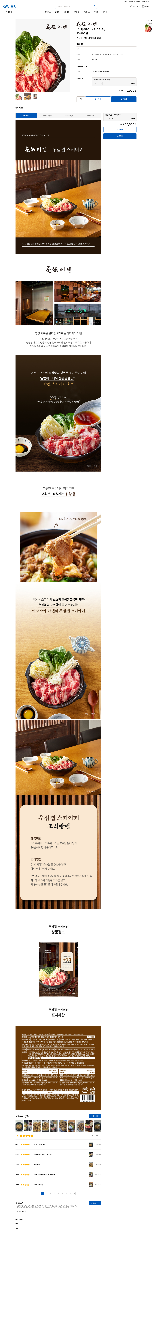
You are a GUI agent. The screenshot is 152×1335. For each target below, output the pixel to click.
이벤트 (96, 12)
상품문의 (69, 116)
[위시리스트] (81, 99)
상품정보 (26, 116)
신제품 (57, 12)
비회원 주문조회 (145, 2)
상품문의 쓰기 (95, 1203)
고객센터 (138, 2)
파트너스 (87, 12)
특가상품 (77, 12)
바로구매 (124, 99)
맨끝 (74, 1193)
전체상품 (48, 12)
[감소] (95, 83)
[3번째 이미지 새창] (35, 96)
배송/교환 (90, 116)
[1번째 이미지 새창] (19, 96)
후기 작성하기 (95, 1116)
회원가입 (131, 2)
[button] (96, 1136)
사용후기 (47, 116)
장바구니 (146, 6)
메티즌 (105, 12)
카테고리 (9, 12)
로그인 (125, 2)
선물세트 (66, 12)
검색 (94, 6)
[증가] (101, 83)
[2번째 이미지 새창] (27, 96)
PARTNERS (136, 6)
